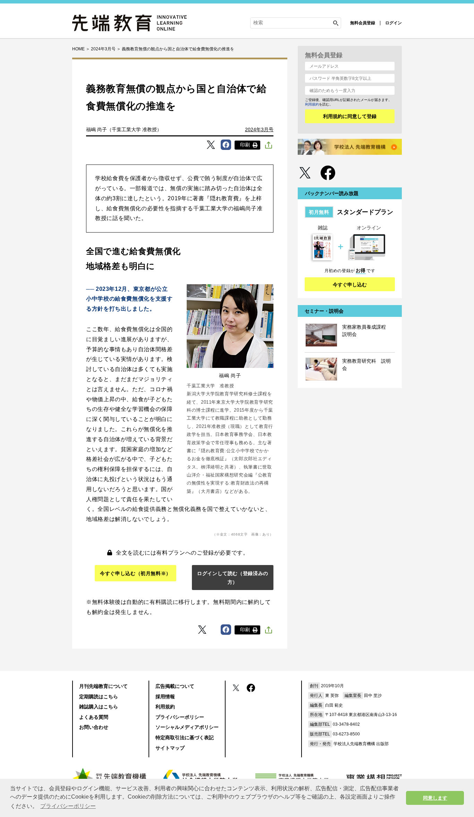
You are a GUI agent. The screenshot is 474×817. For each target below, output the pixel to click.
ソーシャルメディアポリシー (187, 727)
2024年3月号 (259, 129)
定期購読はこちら (98, 696)
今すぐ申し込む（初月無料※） (135, 573)
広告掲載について (174, 686)
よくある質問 (93, 717)
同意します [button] (435, 798)
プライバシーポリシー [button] (68, 806)
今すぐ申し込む (350, 284)
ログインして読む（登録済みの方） (232, 578)
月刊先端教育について (103, 686)
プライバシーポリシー (179, 717)
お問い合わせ (93, 727)
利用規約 (312, 104)
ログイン (393, 22)
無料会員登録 (362, 22)
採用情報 (165, 696)
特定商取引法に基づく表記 (184, 737)
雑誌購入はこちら (98, 706)
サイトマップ (170, 748)
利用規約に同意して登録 (349, 116)
